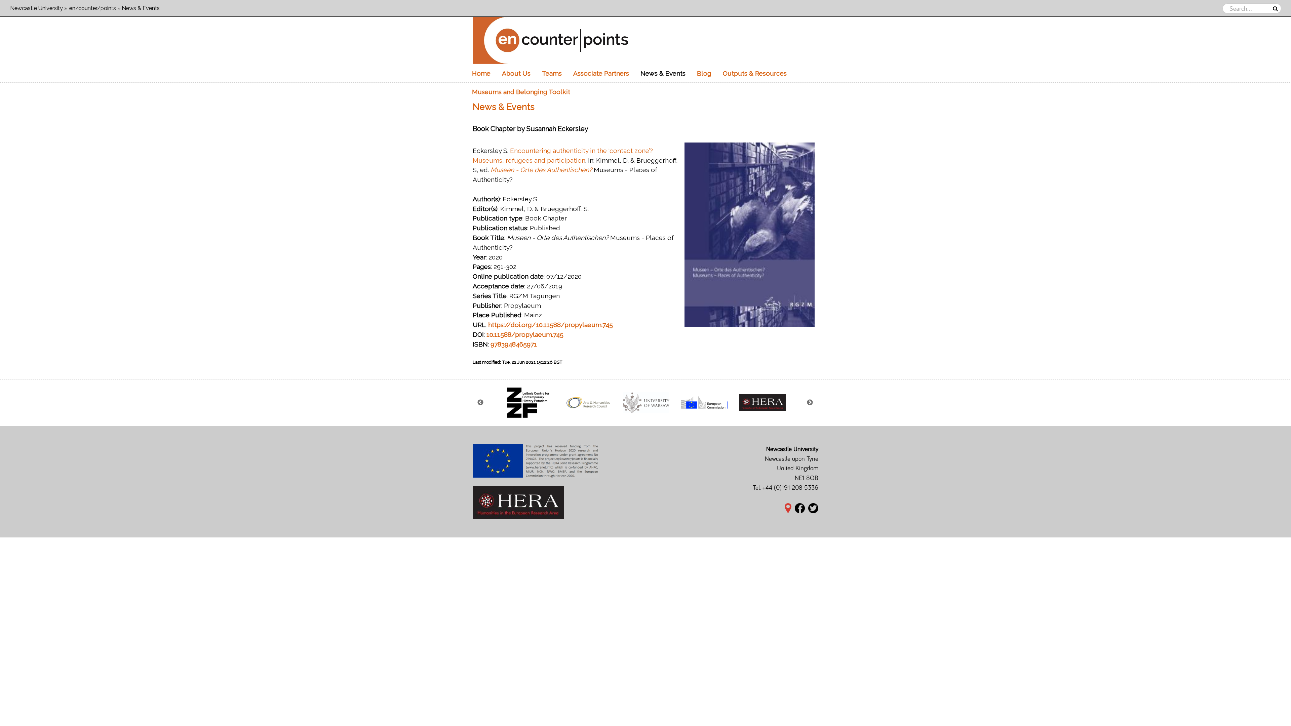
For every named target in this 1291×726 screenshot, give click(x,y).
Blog (704, 73)
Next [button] (810, 402)
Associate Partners (601, 73)
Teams (552, 73)
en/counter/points (92, 8)
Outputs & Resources (755, 73)
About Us (516, 73)
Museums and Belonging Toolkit (521, 91)
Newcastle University (36, 8)
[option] (530, 402)
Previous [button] (480, 402)
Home (481, 73)
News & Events (663, 73)
